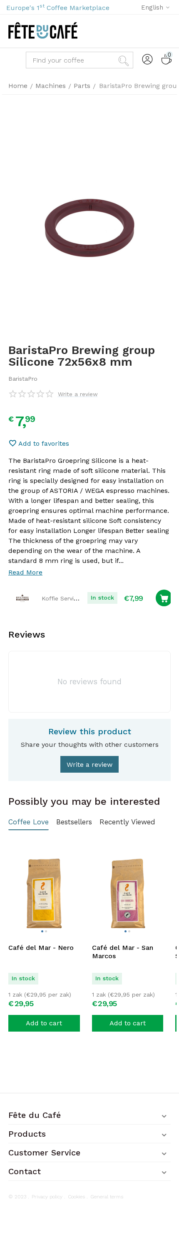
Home (17, 86)
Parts (82, 86)
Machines (50, 86)
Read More (25, 572)
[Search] (125, 60)
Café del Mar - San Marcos (122, 952)
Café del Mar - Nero (41, 948)
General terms (106, 1197)
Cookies (76, 1197)
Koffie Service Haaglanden (78, 598)
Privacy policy (47, 1197)
